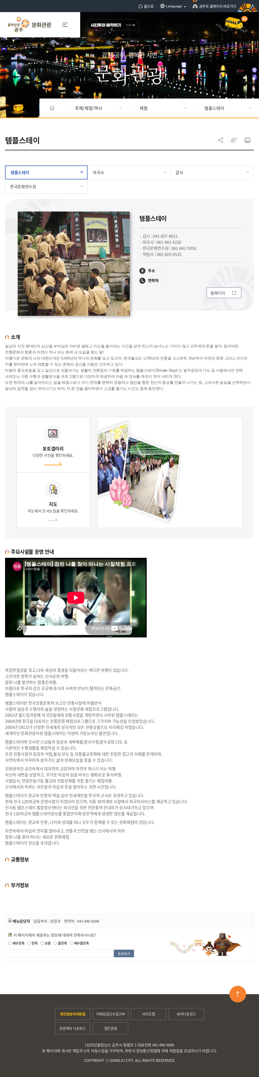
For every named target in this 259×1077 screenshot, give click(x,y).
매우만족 (18, 943)
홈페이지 (217, 293)
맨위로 (237, 994)
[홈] (52, 108)
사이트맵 (148, 1013)
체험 (143, 108)
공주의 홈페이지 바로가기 (217, 6)
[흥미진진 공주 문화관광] (29, 24)
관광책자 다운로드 (72, 1028)
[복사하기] (234, 140)
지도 (53, 507)
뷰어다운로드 (186, 1013)
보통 (47, 943)
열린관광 (110, 1028)
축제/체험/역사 (88, 108)
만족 (34, 943)
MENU (67, 24)
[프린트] (247, 140)
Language (174, 6)
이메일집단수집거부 (110, 1013)
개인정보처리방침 (72, 1013)
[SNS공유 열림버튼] (220, 140)
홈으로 (149, 6)
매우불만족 (81, 943)
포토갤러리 (53, 451)
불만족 (62, 943)
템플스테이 (214, 108)
